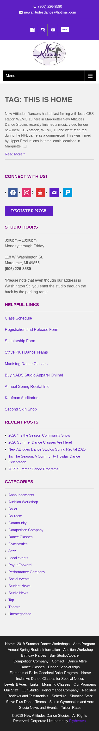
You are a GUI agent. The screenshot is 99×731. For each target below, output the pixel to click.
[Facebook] (32, 30)
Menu (10, 76)
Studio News (18, 593)
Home (10, 644)
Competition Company (25, 530)
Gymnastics (18, 544)
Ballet (12, 509)
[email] (54, 192)
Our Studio (30, 690)
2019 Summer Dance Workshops (43, 644)
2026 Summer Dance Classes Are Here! (40, 442)
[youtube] (40, 192)
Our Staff (11, 690)
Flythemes (77, 721)
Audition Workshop (23, 502)
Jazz (12, 551)
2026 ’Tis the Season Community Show (39, 435)
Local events (18, 558)
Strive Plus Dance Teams (26, 702)
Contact (58, 661)
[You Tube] (53, 30)
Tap (11, 600)
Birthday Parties (33, 655)
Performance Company (26, 572)
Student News (19, 586)
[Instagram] (42, 30)
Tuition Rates (71, 707)
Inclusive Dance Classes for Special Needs (50, 678)
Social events (19, 579)
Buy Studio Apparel (64, 655)
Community (17, 523)
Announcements (21, 495)
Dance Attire (77, 661)
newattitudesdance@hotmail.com (50, 12)
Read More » (15, 154)
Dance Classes (20, 537)
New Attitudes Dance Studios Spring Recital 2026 (47, 449)
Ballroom (15, 516)
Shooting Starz (81, 696)
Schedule (59, 696)
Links (34, 684)
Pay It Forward (19, 565)
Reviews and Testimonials (27, 696)
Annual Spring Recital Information (34, 649)
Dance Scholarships (64, 667)
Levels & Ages (15, 684)
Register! (89, 690)
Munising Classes (56, 684)
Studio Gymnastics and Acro (71, 702)
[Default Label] (67, 192)
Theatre (14, 607)
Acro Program (84, 644)
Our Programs (85, 684)
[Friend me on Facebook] (13, 192)
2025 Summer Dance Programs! (34, 469)
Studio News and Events (38, 707)
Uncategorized (19, 614)
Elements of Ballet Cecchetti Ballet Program (43, 673)
